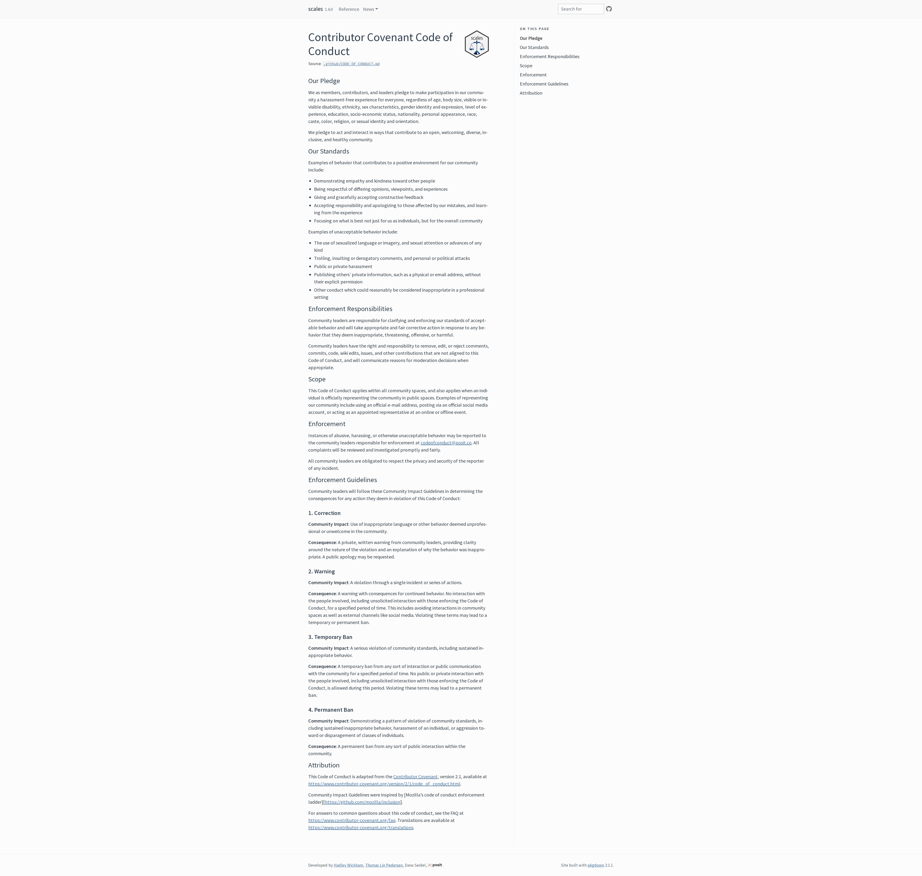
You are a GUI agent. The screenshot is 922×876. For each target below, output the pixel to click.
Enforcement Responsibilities (549, 56)
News (368, 9)
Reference (349, 9)
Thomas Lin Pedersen (384, 865)
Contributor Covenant (415, 776)
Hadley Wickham (348, 865)
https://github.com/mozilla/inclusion (362, 802)
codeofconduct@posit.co (446, 443)
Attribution (531, 93)
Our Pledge (531, 38)
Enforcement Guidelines (544, 84)
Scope (526, 65)
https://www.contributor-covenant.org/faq (351, 820)
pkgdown (596, 865)
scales (315, 8)
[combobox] (581, 9)
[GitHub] (609, 9)
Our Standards (534, 47)
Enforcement (533, 75)
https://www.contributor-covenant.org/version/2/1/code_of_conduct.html (384, 784)
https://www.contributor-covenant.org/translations (360, 827)
